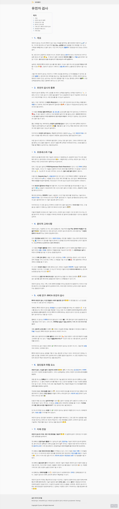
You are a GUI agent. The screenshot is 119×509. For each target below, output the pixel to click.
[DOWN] (116, 506)
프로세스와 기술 (38, 22)
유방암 (52, 308)
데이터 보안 (75, 393)
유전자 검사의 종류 (39, 20)
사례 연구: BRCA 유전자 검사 (42, 26)
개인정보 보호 (68, 455)
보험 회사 (63, 66)
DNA (80, 167)
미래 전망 (36, 30)
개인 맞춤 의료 (75, 453)
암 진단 (76, 370)
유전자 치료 (79, 133)
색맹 (33, 104)
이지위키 (38, 2)
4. (35, 223)
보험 (40, 250)
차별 (76, 57)
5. (35, 295)
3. (35, 152)
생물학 (66, 47)
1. (35, 37)
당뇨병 (57, 112)
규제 (72, 472)
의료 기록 (76, 451)
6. (35, 364)
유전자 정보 (56, 238)
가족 (63, 257)
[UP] (112, 506)
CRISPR (70, 267)
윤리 (66, 55)
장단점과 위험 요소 (39, 28)
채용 (44, 250)
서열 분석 (52, 176)
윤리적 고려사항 (38, 24)
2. (35, 87)
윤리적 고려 (37, 446)
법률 (36, 76)
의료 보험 (38, 412)
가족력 (45, 319)
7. (35, 429)
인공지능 (65, 441)
